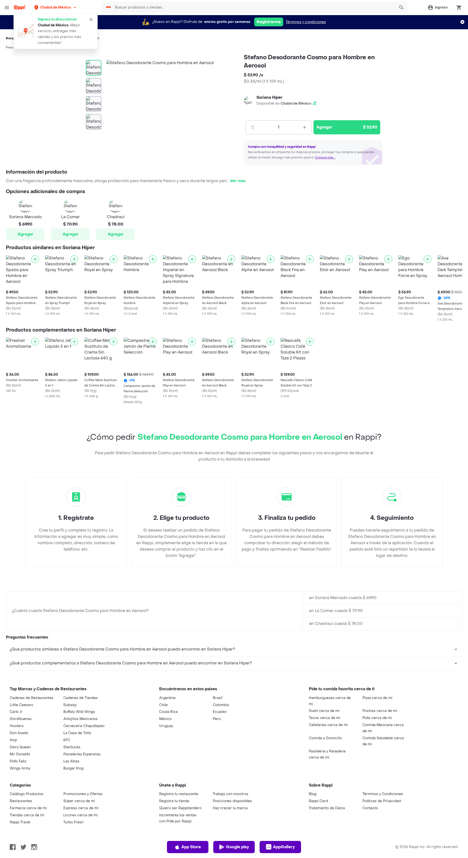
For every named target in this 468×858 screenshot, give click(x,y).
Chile (163, 705)
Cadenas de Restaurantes (31, 698)
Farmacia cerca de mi (28, 808)
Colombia (221, 705)
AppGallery (284, 846)
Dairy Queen (20, 747)
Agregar (25, 234)
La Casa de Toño (77, 733)
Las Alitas (71, 761)
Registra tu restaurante (178, 794)
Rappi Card (318, 801)
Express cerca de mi (80, 808)
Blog (312, 794)
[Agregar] (35, 259)
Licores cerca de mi (80, 815)
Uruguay (166, 726)
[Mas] (304, 127)
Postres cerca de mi (379, 711)
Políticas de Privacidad (381, 801)
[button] (55, 7)
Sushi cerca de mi (324, 711)
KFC (66, 740)
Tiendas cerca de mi (27, 815)
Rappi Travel (20, 822)
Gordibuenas (21, 719)
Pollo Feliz (18, 761)
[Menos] (253, 127)
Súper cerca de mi (79, 801)
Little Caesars (21, 705)
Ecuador (220, 712)
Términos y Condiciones (382, 794)
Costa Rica (168, 712)
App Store (191, 846)
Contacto (370, 808)
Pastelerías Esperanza (81, 754)
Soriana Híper (269, 97)
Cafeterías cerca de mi (328, 725)
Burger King (73, 768)
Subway (70, 705)
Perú (217, 719)
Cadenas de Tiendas (80, 698)
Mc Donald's (20, 754)
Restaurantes (21, 801)
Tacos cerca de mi (324, 718)
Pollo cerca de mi (377, 718)
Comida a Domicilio (325, 738)
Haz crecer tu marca (230, 808)
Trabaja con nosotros (230, 794)
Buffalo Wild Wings (79, 712)
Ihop (13, 740)
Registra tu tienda (174, 801)
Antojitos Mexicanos (80, 719)
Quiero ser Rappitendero (180, 808)
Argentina (167, 698)
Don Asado (19, 733)
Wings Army (20, 768)
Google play (237, 846)
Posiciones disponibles (232, 801)
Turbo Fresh (73, 822)
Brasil (217, 698)
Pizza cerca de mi (377, 698)
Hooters (17, 726)
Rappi (10, 47)
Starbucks (71, 747)
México (165, 719)
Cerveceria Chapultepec (84, 726)
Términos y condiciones (306, 22)
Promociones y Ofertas (83, 794)
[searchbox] (253, 7)
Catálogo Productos (26, 794)
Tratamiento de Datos (327, 808)
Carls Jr (16, 712)
